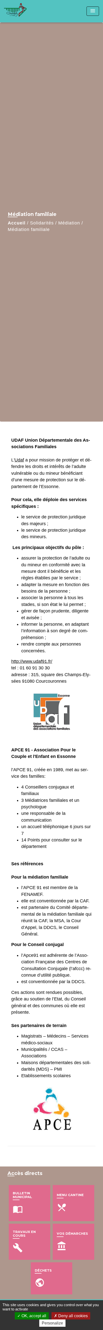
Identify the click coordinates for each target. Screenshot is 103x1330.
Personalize (52, 1323)
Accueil (17, 222)
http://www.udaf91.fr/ (31, 661)
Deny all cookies (72, 1316)
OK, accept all (33, 1316)
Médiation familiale (29, 229)
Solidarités (42, 222)
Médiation (69, 222)
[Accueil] (23, 11)
